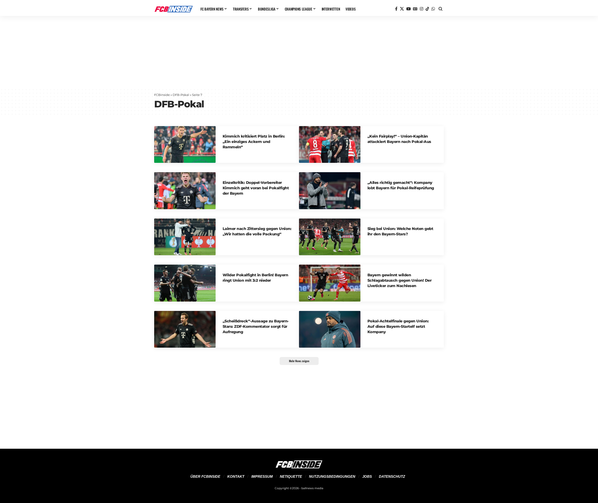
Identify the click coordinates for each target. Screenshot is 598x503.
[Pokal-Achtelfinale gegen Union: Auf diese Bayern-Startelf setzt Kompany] (329, 329)
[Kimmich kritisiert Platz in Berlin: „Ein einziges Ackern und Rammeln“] (185, 144)
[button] (440, 9)
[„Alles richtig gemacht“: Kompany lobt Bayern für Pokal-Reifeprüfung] (329, 190)
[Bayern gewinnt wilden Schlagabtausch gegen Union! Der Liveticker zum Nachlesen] (329, 283)
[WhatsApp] (433, 9)
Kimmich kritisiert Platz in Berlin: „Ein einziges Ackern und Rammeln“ (254, 141)
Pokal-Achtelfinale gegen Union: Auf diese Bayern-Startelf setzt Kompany (398, 326)
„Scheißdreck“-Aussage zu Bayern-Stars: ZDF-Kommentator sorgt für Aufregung (256, 326)
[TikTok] (427, 9)
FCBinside (162, 95)
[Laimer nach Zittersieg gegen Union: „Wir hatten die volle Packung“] (185, 237)
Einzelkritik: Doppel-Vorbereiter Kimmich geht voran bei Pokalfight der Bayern (256, 188)
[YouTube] (408, 9)
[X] (402, 9)
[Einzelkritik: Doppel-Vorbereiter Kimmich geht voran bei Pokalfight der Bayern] (185, 190)
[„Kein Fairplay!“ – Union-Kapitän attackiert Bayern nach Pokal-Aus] (329, 144)
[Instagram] (421, 9)
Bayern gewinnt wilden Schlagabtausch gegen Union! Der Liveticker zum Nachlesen (399, 280)
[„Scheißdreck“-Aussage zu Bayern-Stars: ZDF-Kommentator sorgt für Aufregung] (185, 329)
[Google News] (415, 9)
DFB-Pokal (181, 95)
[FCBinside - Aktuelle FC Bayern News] (173, 9)
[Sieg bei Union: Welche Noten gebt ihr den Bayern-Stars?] (329, 237)
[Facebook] (396, 9)
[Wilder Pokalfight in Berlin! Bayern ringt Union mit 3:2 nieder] (185, 283)
